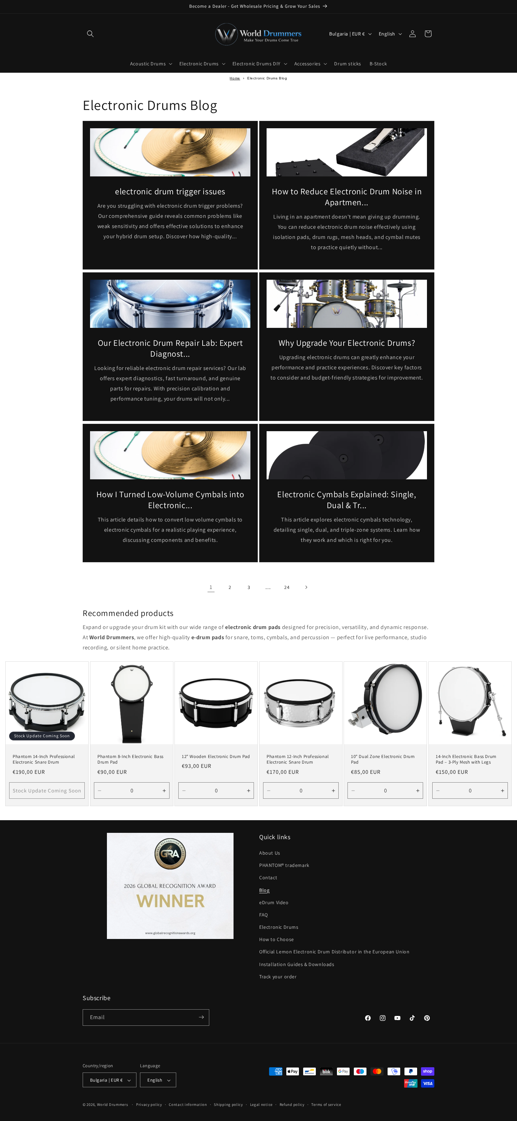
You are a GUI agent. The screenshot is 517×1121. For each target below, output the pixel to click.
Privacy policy (149, 1104)
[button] (90, 33)
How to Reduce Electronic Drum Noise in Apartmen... (347, 197)
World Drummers (113, 1104)
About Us (269, 853)
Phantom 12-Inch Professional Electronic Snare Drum (298, 759)
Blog (264, 890)
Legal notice (261, 1104)
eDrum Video (274, 902)
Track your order (278, 977)
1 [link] (211, 587)
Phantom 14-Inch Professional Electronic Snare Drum (44, 759)
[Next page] (306, 587)
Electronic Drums (279, 927)
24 (286, 587)
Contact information (188, 1104)
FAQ (263, 915)
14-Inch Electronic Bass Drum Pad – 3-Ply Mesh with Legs (466, 759)
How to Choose (276, 940)
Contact (268, 878)
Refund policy (292, 1104)
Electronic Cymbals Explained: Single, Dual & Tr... (346, 500)
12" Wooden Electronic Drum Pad (216, 756)
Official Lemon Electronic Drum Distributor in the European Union (334, 952)
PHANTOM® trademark (284, 865)
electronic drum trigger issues (170, 191)
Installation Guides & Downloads (296, 964)
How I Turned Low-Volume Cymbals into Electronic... (170, 500)
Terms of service (326, 1104)
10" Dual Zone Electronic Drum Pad (383, 759)
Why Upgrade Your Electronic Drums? (347, 342)
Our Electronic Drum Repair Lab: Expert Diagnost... (170, 348)
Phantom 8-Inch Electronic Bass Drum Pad (130, 759)
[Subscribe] (201, 1017)
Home (235, 78)
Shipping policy (228, 1104)
